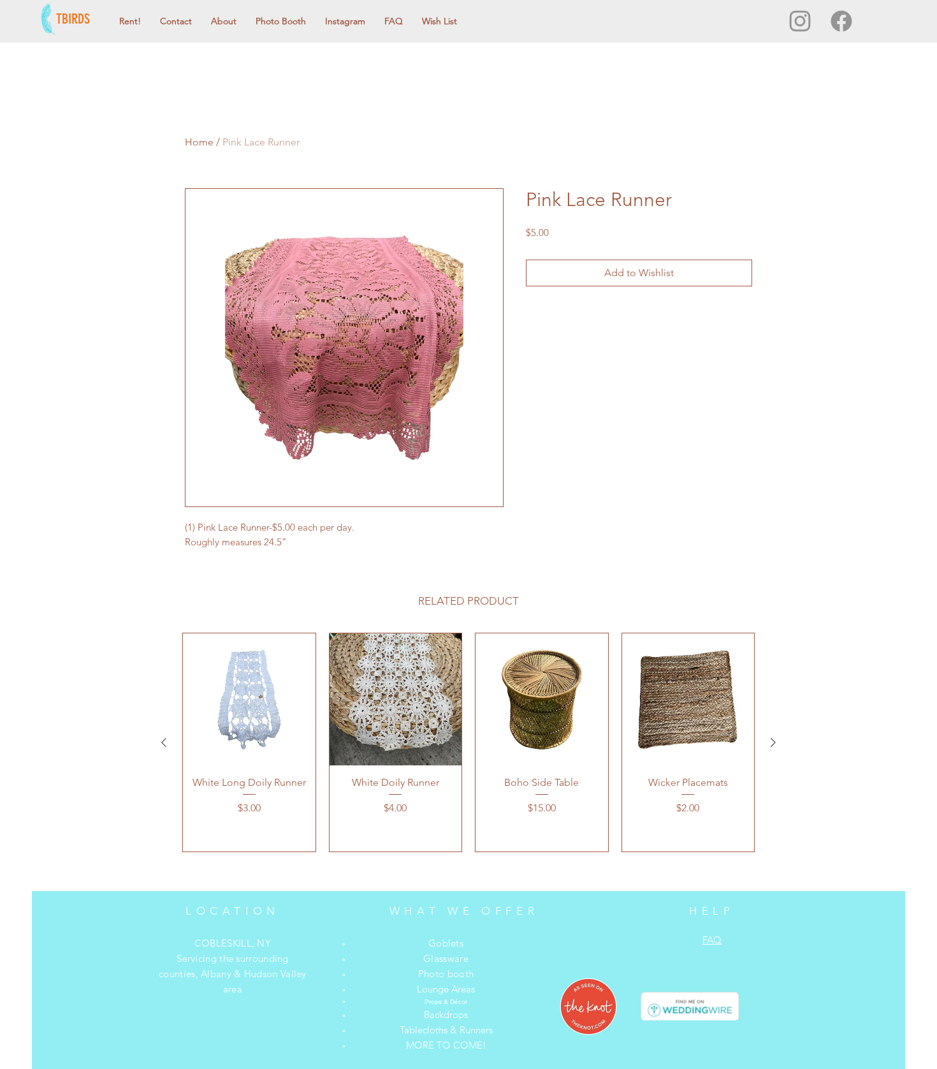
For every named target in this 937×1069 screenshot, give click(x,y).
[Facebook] (841, 21)
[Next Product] (773, 742)
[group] (468, 742)
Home (199, 142)
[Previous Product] (163, 742)
